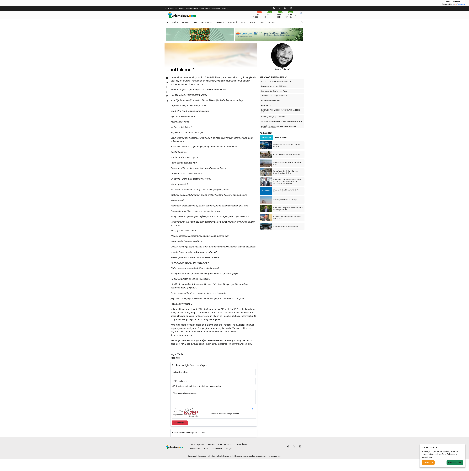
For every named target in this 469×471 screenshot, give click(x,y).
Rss (206, 448)
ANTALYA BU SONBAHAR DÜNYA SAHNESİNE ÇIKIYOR (281, 122)
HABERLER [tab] (266, 138)
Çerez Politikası (192, 8)
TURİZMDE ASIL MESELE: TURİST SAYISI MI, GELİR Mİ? (280, 111)
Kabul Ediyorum (454, 462)
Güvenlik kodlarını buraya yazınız (225, 414)
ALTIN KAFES (266, 105)
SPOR (243, 22)
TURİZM (175, 22)
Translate (461, 4)
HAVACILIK (220, 22)
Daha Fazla (428, 462)
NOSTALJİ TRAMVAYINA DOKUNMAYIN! (276, 81)
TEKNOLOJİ (232, 22)
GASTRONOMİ (206, 22)
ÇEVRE (261, 22)
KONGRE (185, 22)
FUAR (195, 22)
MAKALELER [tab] (281, 138)
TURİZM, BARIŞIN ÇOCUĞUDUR (273, 117)
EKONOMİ (271, 22)
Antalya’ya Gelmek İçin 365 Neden (274, 86)
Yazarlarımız (216, 8)
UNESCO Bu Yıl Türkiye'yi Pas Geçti (274, 96)
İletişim (225, 8)
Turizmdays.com (171, 8)
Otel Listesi (195, 448)
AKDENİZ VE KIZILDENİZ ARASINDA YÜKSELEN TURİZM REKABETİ (278, 127)
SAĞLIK (252, 22)
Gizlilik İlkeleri (204, 8)
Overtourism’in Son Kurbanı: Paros (274, 91)
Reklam (182, 8)
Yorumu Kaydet (179, 423)
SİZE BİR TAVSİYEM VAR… (271, 101)
